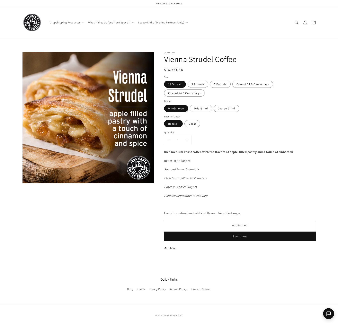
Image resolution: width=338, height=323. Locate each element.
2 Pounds (198, 84)
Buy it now (240, 236)
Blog (130, 289)
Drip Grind (201, 108)
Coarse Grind (226, 108)
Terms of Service (201, 289)
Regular (173, 123)
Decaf (192, 123)
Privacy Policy (157, 289)
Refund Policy (178, 289)
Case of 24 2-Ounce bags (252, 84)
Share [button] (172, 248)
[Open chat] (328, 313)
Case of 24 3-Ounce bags (184, 93)
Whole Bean (176, 108)
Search (141, 289)
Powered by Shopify (173, 315)
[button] (66, 22)
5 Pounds (220, 84)
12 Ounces (175, 84)
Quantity (169, 132)
